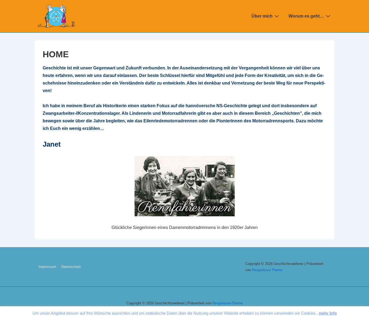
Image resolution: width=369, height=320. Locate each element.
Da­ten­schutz (71, 267)
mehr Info (328, 313)
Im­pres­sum (47, 267)
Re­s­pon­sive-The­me (267, 270)
